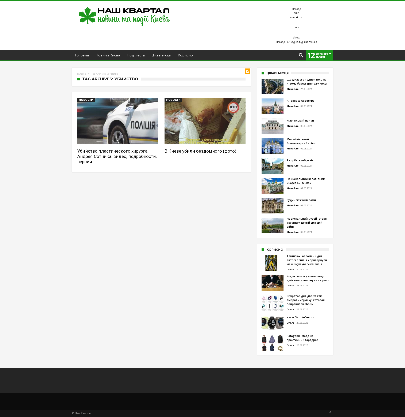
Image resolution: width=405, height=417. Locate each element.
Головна (81, 73)
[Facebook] (330, 413)
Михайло (292, 88)
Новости (86, 99)
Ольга (290, 269)
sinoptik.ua (310, 42)
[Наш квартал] (124, 7)
